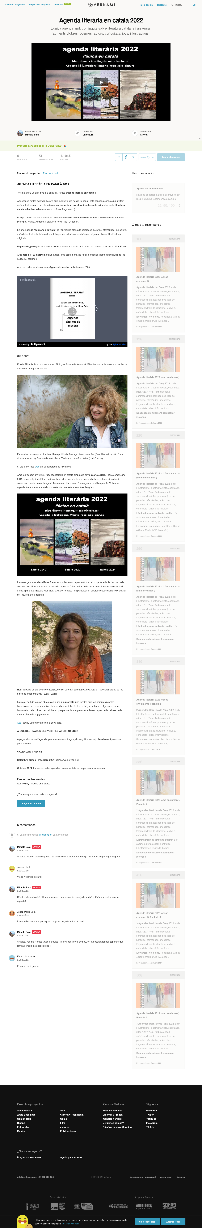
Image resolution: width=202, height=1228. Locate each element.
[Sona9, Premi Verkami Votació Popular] (169, 1206)
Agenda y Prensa (113, 1114)
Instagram (151, 1123)
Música (21, 1131)
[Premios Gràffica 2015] (32, 1206)
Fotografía (23, 1127)
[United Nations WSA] (83, 1206)
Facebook (151, 1110)
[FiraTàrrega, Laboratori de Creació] (144, 1206)
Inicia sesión (146, 4)
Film (62, 1123)
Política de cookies (70, 1223)
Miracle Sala (32, 134)
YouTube (151, 1118)
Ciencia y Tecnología (72, 1114)
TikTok (150, 1127)
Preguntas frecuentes (29, 1157)
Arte (62, 1110)
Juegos (64, 1127)
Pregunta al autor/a (31, 803)
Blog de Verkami (112, 1110)
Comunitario (24, 1118)
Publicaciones (68, 1131)
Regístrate (162, 4)
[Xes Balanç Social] (58, 1206)
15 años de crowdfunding (117, 1127)
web (37, 466)
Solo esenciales (147, 1221)
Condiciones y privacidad (143, 1176)
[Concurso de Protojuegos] (118, 1206)
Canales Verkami (112, 1118)
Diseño (21, 1123)
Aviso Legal (166, 1176)
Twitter (150, 1114)
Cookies (181, 1176)
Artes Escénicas (26, 1114)
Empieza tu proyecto (39, 4)
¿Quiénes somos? (113, 1123)
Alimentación (24, 1110)
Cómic (63, 1118)
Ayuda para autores (71, 1157)
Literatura (88, 134)
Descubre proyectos (14, 4)
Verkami (101, 5)
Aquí (20, 722)
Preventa (58, 4)
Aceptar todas (173, 1221)
